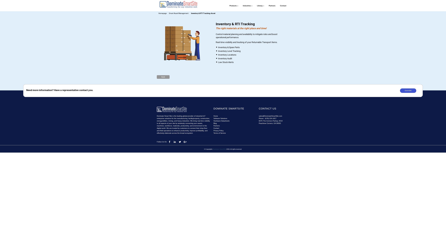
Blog (215, 123)
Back (163, 77)
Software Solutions (220, 118)
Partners (216, 126)
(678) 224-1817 (270, 118)
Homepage (163, 13)
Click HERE (408, 90)
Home (215, 116)
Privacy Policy (218, 131)
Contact (216, 128)
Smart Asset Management (179, 13)
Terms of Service (219, 133)
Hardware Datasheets (221, 121)
